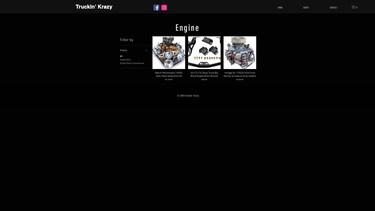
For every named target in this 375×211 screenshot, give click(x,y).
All (121, 56)
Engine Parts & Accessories (132, 63)
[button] (355, 6)
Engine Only (125, 60)
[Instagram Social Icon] (164, 7)
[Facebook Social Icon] (156, 7)
